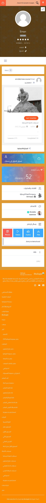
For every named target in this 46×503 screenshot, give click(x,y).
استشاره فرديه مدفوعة (9, 412)
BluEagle (19, 499)
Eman (32, 79)
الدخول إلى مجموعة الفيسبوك (11, 373)
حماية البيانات (5, 311)
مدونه (3, 319)
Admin (33, 126)
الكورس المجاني (7, 441)
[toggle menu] (5, 61)
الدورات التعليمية (6, 297)
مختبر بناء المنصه (7, 358)
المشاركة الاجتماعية (22, 148)
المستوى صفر (7, 427)
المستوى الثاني (7, 436)
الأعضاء (5, 334)
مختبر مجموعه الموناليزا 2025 (11, 339)
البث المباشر (5, 378)
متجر (3, 490)
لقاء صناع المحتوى (8, 393)
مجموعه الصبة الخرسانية (28, 194)
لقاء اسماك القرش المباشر (10, 407)
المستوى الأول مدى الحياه (10, 446)
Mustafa (33, 212)
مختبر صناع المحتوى (8, 349)
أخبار (3, 329)
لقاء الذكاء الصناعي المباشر (10, 402)
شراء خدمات (5, 485)
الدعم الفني (6, 368)
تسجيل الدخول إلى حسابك (13, 161)
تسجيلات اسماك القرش (9, 471)
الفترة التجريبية (6, 422)
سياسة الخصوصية (7, 302)
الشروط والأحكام (6, 306)
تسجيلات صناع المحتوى (9, 461)
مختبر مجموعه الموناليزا (9, 354)
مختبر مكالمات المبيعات (9, 363)
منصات (4, 324)
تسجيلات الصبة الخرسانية (30, 123)
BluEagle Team (34, 499)
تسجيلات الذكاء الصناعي (9, 466)
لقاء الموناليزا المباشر (8, 397)
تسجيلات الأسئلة (6, 451)
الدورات (4, 417)
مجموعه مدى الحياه (8, 383)
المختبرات (4, 344)
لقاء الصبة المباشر (8, 388)
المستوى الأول (7, 432)
